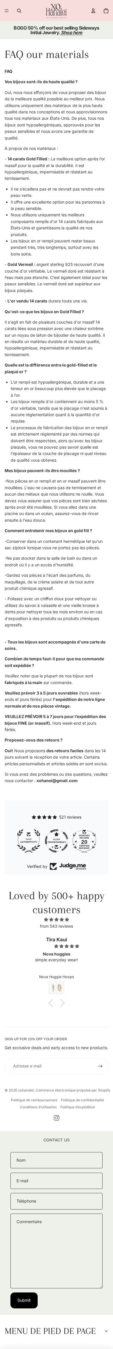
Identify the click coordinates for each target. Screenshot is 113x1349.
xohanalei (26, 1090)
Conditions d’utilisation (38, 1107)
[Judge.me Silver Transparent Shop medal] (56, 841)
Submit (24, 1300)
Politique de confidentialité (82, 1100)
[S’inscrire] (100, 1065)
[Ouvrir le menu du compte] (93, 10)
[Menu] (6, 10)
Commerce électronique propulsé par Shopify (73, 1090)
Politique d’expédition (77, 1107)
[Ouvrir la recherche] (19, 10)
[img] (56, 919)
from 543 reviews (56, 926)
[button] (52, 1003)
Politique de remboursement (34, 1100)
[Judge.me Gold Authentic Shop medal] (28, 841)
